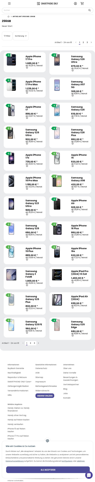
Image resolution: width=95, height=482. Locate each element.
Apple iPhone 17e (33, 156)
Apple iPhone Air (79, 202)
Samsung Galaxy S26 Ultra (78, 59)
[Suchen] (89, 9)
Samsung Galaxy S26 (78, 108)
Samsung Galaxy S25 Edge (78, 324)
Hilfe (10, 395)
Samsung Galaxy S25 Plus (32, 299)
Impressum (40, 381)
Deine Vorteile (69, 372)
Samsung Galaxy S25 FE (33, 323)
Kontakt (67, 398)
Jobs (65, 393)
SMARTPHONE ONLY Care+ (19, 381)
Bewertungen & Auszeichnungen (70, 378)
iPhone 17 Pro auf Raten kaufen (18, 437)
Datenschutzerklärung (15, 461)
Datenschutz (41, 368)
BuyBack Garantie (16, 368)
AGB (37, 372)
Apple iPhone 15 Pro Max (33, 179)
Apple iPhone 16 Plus (79, 227)
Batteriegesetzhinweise (46, 386)
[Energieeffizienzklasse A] (8, 54)
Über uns (67, 368)
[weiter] (91, 42)
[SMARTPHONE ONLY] (47, 3)
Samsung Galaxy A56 (78, 179)
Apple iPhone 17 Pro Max (33, 83)
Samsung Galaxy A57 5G (78, 84)
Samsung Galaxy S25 (32, 227)
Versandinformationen (18, 390)
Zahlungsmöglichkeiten (18, 386)
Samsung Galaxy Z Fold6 (31, 274)
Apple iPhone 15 (79, 156)
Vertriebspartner (71, 384)
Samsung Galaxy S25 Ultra (32, 132)
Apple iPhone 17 (33, 108)
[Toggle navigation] (9, 4)
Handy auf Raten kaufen (18, 419)
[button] (75, 4)
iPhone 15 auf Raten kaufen (16, 430)
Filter (8, 36)
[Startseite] (9, 16)
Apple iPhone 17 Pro (33, 58)
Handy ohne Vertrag (17, 415)
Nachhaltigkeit (14, 372)
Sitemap (39, 377)
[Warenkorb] (83, 3)
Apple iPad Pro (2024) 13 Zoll (79, 273)
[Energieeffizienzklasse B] (8, 127)
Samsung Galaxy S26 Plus (78, 132)
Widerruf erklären (44, 395)
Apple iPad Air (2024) (79, 298)
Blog (65, 389)
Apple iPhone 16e (79, 250)
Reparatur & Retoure (17, 377)
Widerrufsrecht (42, 390)
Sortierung (19, 36)
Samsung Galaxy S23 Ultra (32, 203)
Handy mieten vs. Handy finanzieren (18, 409)
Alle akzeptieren (48, 469)
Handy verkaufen (15, 424)
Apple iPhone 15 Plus (33, 250)
